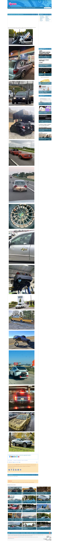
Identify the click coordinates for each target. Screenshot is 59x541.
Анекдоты (47, 16)
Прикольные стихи (48, 19)
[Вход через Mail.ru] (18, 470)
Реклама (46, 0)
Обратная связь (48, 0)
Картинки (41, 18)
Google (24, 0)
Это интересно (42, 16)
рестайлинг (26, 460)
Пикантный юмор (42, 17)
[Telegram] (17, 456)
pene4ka (15, 462)
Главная (9, 7)
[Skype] (16, 456)
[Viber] (14, 456)
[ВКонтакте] (9, 456)
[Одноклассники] (10, 456)
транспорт (15, 460)
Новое (27, 7)
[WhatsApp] (15, 456)
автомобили (19, 460)
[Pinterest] (18, 456)
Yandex (28, 0)
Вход (8, 0)
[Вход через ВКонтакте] (9, 470)
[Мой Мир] (13, 456)
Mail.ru (26, 0)
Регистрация (14, 0)
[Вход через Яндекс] (21, 470)
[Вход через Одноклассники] (14, 470)
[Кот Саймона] (48, 540)
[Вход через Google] (16, 470)
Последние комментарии (31, 7)
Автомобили (47, 18)
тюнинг (23, 460)
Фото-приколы (10, 460)
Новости (41, 19)
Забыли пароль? (11, 0)
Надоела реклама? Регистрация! (15, 7)
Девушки (47, 17)
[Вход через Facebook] (12, 470)
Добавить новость (22, 7)
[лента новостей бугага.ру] (51, 0)
